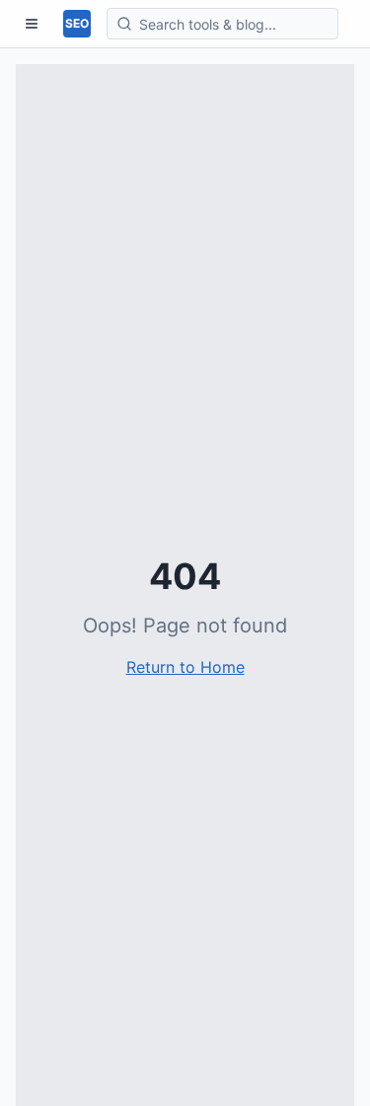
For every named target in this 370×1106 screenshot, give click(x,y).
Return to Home (185, 667)
